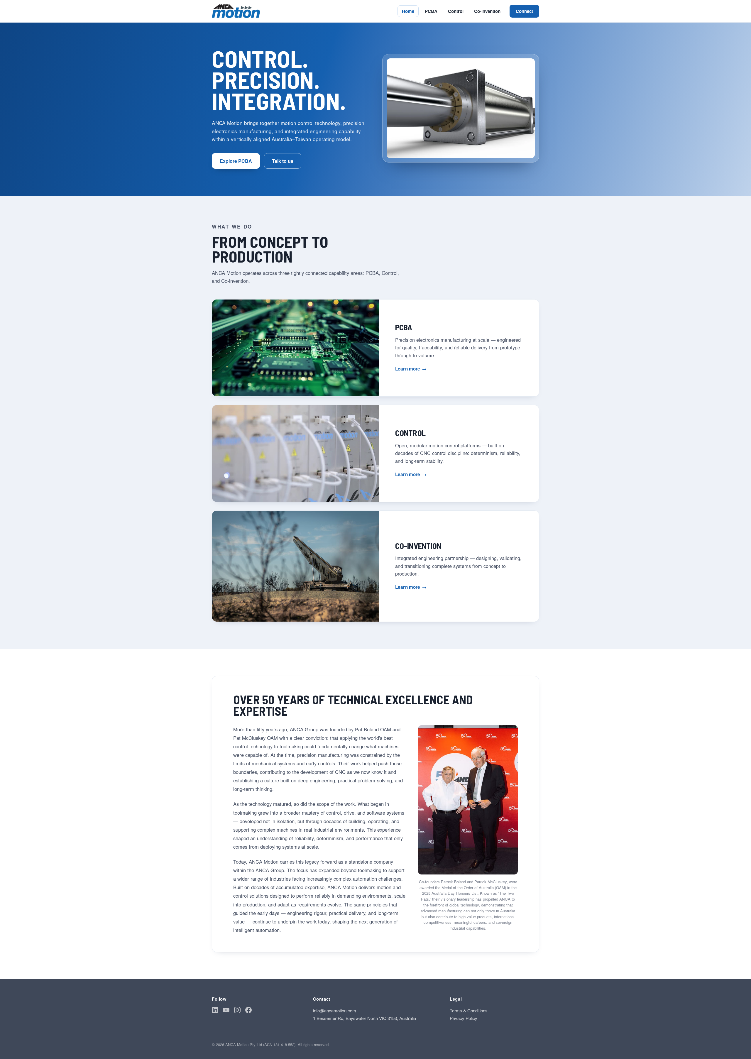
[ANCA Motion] (236, 11)
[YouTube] (226, 1011)
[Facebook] (248, 1011)
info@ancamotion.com (334, 1010)
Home (408, 11)
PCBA (431, 11)
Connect (524, 11)
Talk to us (282, 161)
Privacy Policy (463, 1018)
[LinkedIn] (215, 1011)
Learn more (411, 369)
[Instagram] (237, 1011)
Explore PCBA (236, 161)
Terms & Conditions (469, 1010)
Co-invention (487, 11)
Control (456, 11)
